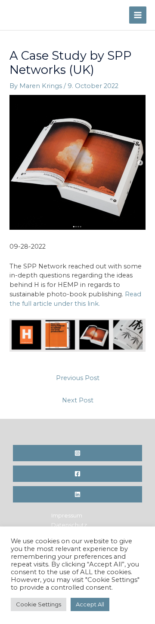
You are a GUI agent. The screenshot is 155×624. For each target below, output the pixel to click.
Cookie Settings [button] (38, 604)
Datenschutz (69, 525)
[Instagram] (77, 453)
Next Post (77, 400)
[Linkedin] (77, 494)
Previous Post (77, 378)
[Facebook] (77, 474)
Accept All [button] (90, 604)
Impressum (66, 515)
